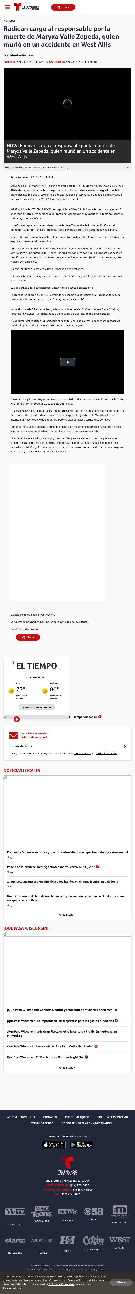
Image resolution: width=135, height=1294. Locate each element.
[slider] (18, 128)
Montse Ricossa (22, 55)
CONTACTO (50, 1117)
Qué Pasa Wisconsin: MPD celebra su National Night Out (46, 1057)
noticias (9, 20)
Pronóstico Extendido (37, 707)
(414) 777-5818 (79, 1185)
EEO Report (68, 1270)
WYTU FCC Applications (53, 1270)
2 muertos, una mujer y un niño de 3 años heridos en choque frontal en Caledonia (62, 881)
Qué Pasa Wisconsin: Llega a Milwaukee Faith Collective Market (50, 1046)
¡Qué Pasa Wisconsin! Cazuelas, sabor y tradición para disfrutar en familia (62, 1009)
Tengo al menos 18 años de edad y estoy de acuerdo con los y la (64, 753)
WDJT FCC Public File (33, 1270)
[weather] (11, 691)
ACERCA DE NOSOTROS (21, 1117)
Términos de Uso (82, 753)
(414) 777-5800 (83, 1189)
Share (65, 7)
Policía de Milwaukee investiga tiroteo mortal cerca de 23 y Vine (51, 867)
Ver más (66, 915)
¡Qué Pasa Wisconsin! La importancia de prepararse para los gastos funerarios (61, 1021)
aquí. (36, 629)
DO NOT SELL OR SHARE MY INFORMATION (87, 1123)
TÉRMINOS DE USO (42, 1123)
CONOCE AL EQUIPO (77, 1117)
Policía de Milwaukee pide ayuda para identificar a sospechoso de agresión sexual (67, 852)
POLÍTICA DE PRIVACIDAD (113, 1117)
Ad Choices (105, 1270)
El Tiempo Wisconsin (83, 717)
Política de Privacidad (106, 753)
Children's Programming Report (87, 1270)
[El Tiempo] (37, 670)
